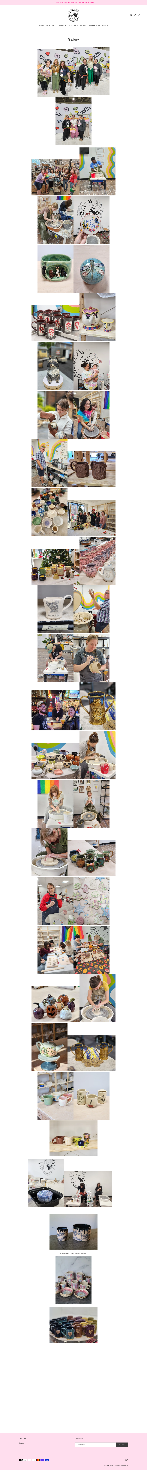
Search (21, 1443)
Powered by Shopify (122, 1465)
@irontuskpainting (81, 1253)
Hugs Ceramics (112, 1465)
